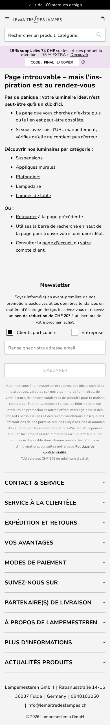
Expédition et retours (41, 522)
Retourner (26, 216)
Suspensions (29, 158)
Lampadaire (28, 186)
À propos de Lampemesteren (51, 622)
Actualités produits (38, 662)
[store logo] (41, 19)
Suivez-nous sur (31, 582)
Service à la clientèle (40, 502)
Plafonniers (28, 176)
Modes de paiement (36, 562)
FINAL (52, 62)
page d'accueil (57, 242)
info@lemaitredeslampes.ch (57, 705)
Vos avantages (29, 542)
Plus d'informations (38, 642)
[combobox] (55, 35)
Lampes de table (33, 195)
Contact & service (34, 482)
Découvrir (79, 54)
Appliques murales (36, 167)
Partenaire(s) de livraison (48, 602)
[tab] (55, 483)
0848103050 (85, 696)
